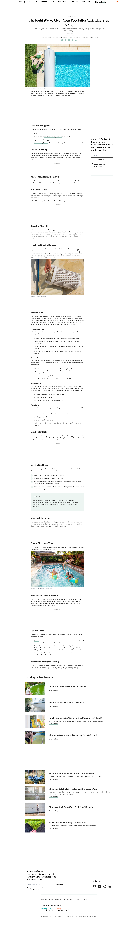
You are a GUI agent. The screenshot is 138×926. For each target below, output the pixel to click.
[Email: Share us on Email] (72, 40)
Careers (78, 899)
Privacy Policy (82, 916)
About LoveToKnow (47, 899)
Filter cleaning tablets (41, 143)
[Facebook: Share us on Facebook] (62, 40)
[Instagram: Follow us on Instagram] (110, 886)
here (96, 37)
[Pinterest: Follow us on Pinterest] (104, 886)
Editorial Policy (68, 899)
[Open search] (111, 2)
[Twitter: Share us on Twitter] (65, 40)
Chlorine (36, 641)
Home (63, 16)
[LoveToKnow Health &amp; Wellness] (47, 909)
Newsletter (58, 899)
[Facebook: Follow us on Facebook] (94, 886)
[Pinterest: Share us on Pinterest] (69, 40)
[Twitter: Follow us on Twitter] (99, 886)
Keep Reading (53, 690)
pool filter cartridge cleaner (53, 137)
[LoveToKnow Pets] (63, 909)
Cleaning (69, 16)
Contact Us (86, 899)
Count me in (102, 159)
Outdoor (74, 16)
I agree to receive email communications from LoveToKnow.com (99, 164)
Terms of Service (91, 916)
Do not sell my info (72, 916)
